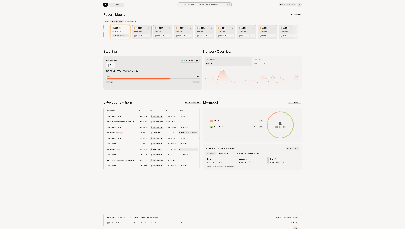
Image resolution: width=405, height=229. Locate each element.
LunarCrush (178, 223)
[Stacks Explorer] (105, 5)
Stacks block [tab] (131, 21)
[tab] (228, 61)
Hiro (137, 223)
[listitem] (120, 32)
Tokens (149, 217)
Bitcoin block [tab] (118, 21)
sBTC (129, 217)
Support (295, 217)
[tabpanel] (252, 77)
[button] (199, 138)
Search (155, 217)
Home (109, 217)
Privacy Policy (155, 223)
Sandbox (278, 217)
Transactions (122, 217)
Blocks (114, 217)
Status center (287, 217)
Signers (143, 217)
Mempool (136, 217)
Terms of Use (144, 223)
